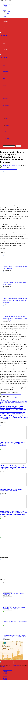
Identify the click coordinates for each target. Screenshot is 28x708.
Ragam (4, 112)
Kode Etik (5, 5)
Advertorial (5, 105)
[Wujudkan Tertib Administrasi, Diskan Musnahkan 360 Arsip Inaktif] (13, 486)
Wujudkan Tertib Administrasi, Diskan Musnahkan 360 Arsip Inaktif (11, 489)
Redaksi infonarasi (17, 165)
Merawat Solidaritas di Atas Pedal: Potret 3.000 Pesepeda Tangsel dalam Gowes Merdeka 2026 (15, 608)
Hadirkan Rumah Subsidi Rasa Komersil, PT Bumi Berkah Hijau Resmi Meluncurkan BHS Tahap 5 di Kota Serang (15, 300)
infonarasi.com (16, 665)
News (4, 65)
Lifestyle (7, 125)
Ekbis (4, 78)
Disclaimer (5, 6)
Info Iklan (5, 7)
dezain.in (3, 666)
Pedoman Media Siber (7, 4)
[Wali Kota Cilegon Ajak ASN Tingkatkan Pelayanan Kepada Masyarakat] (10, 265)
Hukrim (4, 85)
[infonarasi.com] (3, 35)
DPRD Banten (5, 71)
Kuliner (7, 138)
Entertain (7, 131)
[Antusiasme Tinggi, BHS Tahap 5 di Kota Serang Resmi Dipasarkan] (10, 281)
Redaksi (4, 2)
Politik (4, 91)
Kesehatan (5, 98)
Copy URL (15, 392)
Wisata (6, 118)
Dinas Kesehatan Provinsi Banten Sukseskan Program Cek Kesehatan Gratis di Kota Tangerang (12, 444)
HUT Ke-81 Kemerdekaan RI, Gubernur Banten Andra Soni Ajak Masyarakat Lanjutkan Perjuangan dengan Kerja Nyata (15, 318)
